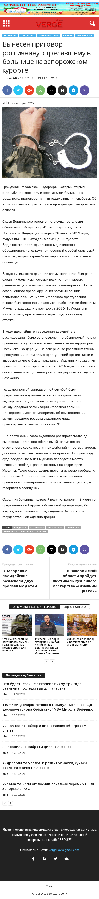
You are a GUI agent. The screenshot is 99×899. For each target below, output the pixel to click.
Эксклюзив (84, 35)
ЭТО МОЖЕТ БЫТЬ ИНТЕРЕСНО (34, 607)
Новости (10, 35)
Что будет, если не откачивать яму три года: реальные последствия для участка (15, 644)
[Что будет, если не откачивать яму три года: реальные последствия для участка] (17, 625)
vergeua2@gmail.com (64, 850)
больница (37, 527)
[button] (91, 23)
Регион (68, 35)
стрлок (42, 531)
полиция (73, 527)
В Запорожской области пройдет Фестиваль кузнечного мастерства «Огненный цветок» (74, 580)
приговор (10, 531)
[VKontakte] (66, 859)
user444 (11, 78)
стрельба (27, 531)
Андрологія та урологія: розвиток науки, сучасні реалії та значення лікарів (45, 765)
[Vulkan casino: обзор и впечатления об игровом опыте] (82, 625)
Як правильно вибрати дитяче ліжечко (37, 746)
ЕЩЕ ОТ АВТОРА (74, 607)
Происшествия (49, 35)
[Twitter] (55, 859)
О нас (49, 886)
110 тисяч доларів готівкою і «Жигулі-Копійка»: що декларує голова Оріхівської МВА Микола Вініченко (48, 646)
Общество (27, 35)
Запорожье (55, 527)
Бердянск (20, 527)
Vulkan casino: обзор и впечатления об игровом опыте (81, 641)
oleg (5, 694)
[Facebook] (33, 859)
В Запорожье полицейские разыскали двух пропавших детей (19, 578)
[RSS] (44, 859)
